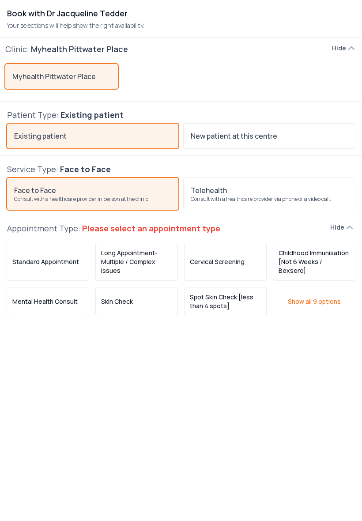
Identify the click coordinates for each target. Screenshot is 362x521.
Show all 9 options (314, 301)
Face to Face (82, 194)
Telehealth (261, 194)
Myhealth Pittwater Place (54, 76)
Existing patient (40, 136)
